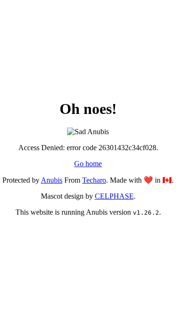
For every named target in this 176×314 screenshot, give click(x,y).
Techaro (94, 180)
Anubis (51, 180)
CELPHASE (114, 196)
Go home (88, 164)
